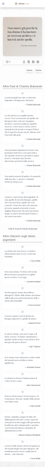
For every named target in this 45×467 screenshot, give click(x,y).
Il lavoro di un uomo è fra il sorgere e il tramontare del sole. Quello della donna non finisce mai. (22, 399)
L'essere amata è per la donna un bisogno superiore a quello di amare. (21, 317)
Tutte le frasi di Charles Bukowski (22, 229)
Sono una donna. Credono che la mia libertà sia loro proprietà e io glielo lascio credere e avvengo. (21, 274)
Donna (29, 70)
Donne (38, 70)
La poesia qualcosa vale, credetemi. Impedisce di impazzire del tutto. (20, 98)
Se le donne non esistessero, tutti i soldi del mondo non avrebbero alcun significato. (22, 360)
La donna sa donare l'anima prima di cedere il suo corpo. (21, 379)
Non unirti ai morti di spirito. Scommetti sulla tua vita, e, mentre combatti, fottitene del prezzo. (22, 179)
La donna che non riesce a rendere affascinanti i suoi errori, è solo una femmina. (20, 254)
